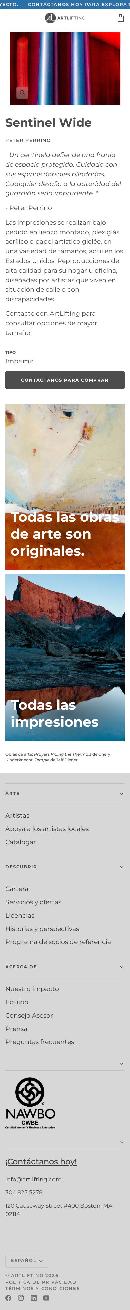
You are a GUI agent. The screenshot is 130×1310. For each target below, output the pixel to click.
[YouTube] (46, 1298)
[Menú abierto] (15, 18)
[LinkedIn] (34, 1298)
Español (23, 1260)
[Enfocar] (65, 68)
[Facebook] (8, 1298)
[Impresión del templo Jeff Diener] (65, 657)
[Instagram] (21, 1298)
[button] (65, 793)
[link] (65, 380)
